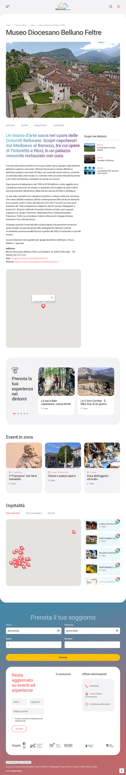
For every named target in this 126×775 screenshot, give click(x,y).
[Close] (52, 297)
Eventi (24, 125)
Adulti (8, 638)
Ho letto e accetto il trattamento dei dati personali (29, 720)
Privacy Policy (12, 762)
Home (8, 25)
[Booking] (118, 6)
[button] (12, 563)
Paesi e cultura (21, 25)
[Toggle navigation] (8, 6)
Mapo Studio (17, 771)
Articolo (10, 125)
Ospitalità (58, 125)
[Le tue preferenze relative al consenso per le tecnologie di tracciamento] (121, 770)
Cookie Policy (25, 762)
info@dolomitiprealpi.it (100, 704)
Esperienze (40, 125)
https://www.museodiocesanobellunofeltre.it (37, 261)
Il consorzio (63, 674)
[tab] (13, 513)
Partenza (68, 625)
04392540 (94, 686)
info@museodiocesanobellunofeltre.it (29, 258)
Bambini (68, 638)
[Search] (110, 6)
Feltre (33, 25)
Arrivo (9, 625)
